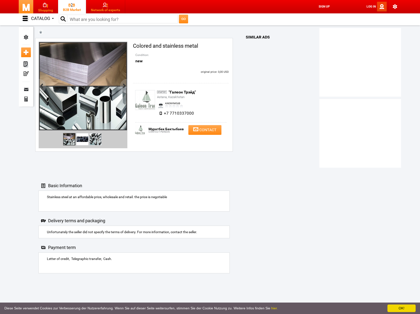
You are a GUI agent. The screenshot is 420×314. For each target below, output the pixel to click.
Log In (371, 6)
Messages (26, 89)
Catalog (40, 18)
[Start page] (41, 32)
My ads (26, 64)
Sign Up (324, 6)
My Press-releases (26, 74)
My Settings (26, 37)
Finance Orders (26, 99)
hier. (274, 308)
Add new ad (26, 52)
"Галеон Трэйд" (182, 92)
